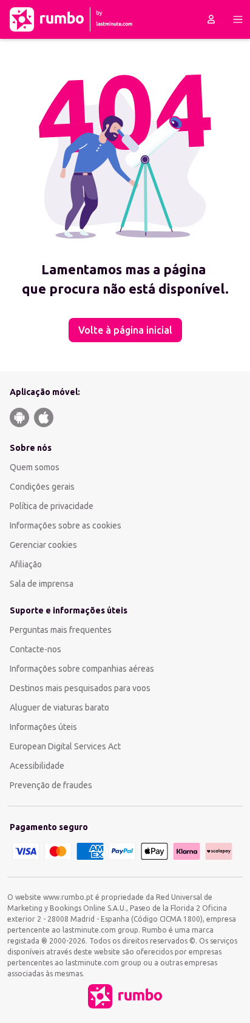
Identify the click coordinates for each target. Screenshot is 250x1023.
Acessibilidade (37, 766)
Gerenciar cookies (43, 545)
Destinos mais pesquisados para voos (80, 688)
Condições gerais (42, 486)
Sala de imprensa (41, 584)
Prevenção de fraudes (51, 785)
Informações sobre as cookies (65, 525)
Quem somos (34, 467)
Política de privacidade (51, 506)
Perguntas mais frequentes (61, 630)
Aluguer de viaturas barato (59, 707)
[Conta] (211, 19)
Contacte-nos (35, 649)
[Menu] (238, 19)
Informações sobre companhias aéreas (82, 669)
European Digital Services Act (65, 746)
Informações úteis (43, 727)
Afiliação (26, 564)
